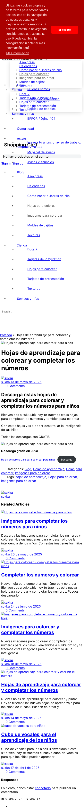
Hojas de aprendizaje (48, 469)
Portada (6, 335)
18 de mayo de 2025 (26, 664)
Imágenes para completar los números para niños (34, 523)
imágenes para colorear (18, 481)
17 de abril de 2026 (25, 768)
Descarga (66, 459)
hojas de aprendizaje (30, 477)
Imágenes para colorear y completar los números (30, 629)
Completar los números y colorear (40, 575)
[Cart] (3, 132)
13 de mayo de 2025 (26, 382)
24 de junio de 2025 (26, 606)
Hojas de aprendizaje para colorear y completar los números (41, 687)
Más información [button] (17, 53)
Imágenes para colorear (32, 473)
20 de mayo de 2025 (26, 554)
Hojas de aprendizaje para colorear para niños (28, 459)
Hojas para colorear (62, 477)
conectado (43, 788)
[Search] (3, 128)
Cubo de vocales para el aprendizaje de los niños (29, 737)
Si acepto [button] (64, 29)
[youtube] (11, 806)
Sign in (6, 163)
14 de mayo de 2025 (26, 718)
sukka (6, 382)
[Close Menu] (2, 78)
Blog (28, 469)
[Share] (3, 489)
